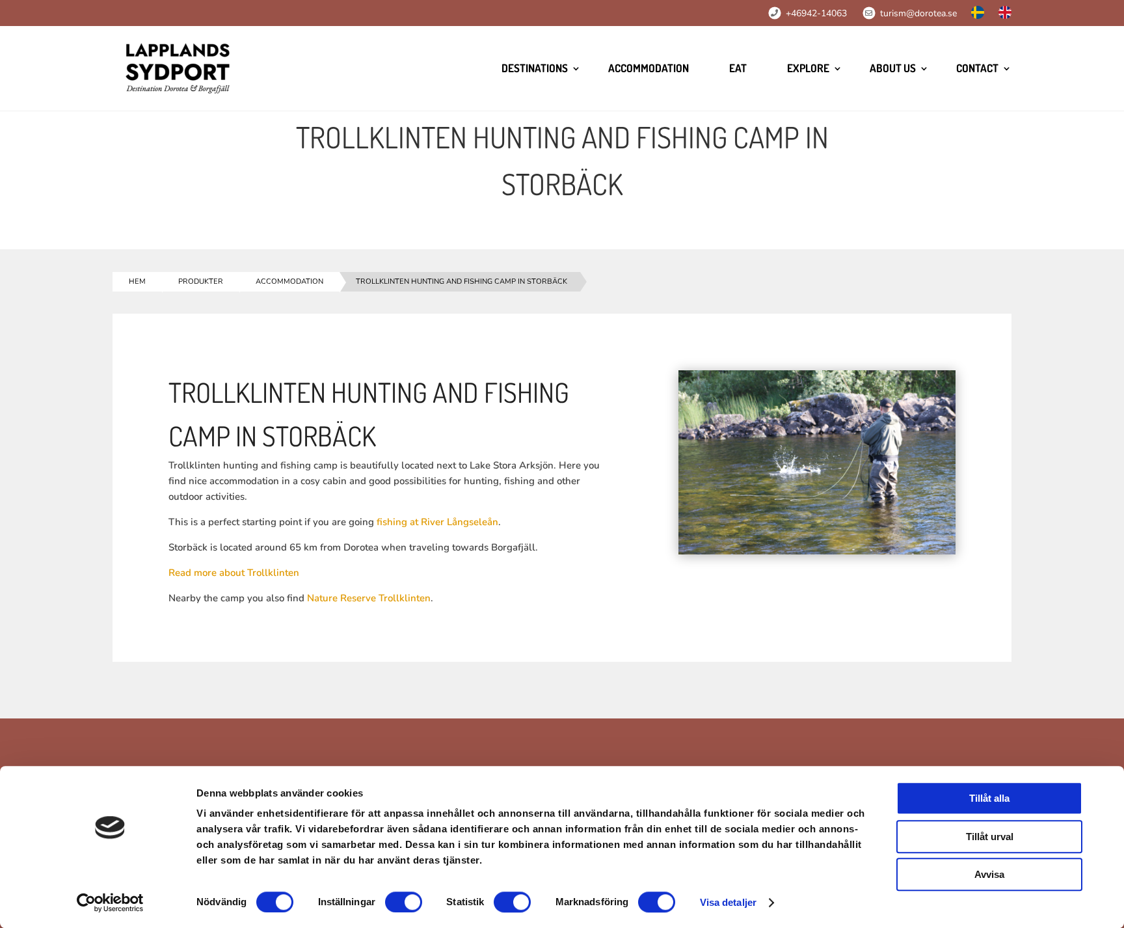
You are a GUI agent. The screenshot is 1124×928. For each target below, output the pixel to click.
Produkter (200, 281)
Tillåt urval (989, 836)
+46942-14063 (816, 13)
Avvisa (989, 874)
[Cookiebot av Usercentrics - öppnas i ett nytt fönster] (110, 902)
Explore (808, 68)
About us (893, 68)
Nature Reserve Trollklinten (369, 598)
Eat (738, 68)
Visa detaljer (728, 902)
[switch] (403, 902)
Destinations (535, 68)
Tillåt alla (989, 798)
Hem (137, 281)
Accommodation (648, 68)
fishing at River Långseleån (437, 521)
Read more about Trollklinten (233, 572)
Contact (977, 68)
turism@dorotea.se (918, 13)
